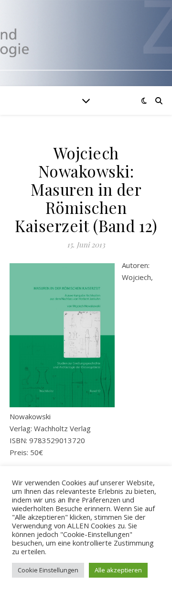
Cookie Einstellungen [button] (48, 570)
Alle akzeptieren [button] (118, 570)
